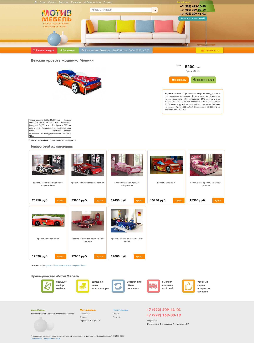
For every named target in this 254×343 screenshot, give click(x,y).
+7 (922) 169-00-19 (163, 315)
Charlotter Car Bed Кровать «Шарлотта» (127, 184)
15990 (158, 200)
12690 (40, 256)
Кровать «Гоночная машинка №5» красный (88, 240)
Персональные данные (90, 321)
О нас (42, 2)
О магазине (85, 314)
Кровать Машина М (166, 183)
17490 (119, 200)
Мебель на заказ (92, 2)
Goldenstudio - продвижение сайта (46, 339)
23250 (40, 200)
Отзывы (108, 2)
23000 (79, 200)
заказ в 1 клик (205, 79)
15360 (198, 200)
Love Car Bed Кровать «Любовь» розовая (205, 184)
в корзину (180, 79)
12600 (79, 256)
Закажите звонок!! (192, 18)
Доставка (63, 2)
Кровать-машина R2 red (48, 239)
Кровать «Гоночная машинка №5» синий (127, 240)
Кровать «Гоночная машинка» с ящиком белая (48, 184)
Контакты (76, 2)
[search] (155, 10)
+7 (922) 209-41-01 (163, 310)
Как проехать (151, 321)
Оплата (52, 2)
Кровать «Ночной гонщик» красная (87, 183)
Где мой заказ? (183, 2)
